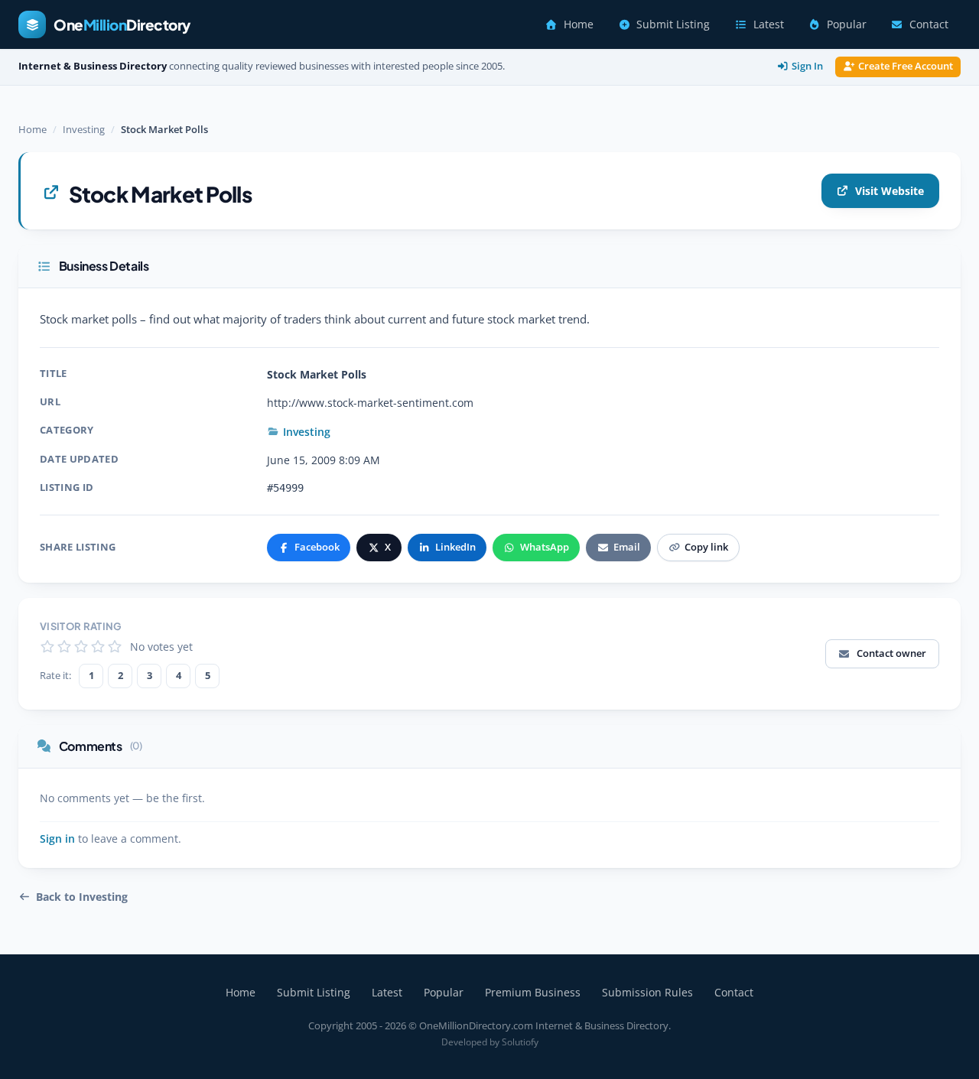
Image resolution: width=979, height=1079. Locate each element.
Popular (847, 24)
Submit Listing (673, 24)
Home (579, 24)
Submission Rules (647, 992)
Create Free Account (905, 66)
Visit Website (889, 191)
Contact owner (891, 653)
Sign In (807, 66)
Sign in (57, 839)
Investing (84, 129)
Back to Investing (82, 897)
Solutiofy (520, 1041)
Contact (928, 24)
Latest (768, 24)
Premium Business (533, 992)
